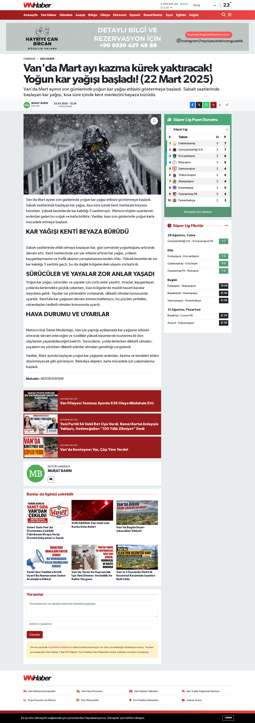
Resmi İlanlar (153, 15)
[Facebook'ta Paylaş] (192, 105)
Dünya (105, 15)
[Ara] (224, 15)
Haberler (29, 59)
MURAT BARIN (60, 471)
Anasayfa (31, 15)
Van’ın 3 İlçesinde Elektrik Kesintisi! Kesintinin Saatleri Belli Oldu (135, 576)
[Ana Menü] (229, 15)
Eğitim (181, 15)
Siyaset (134, 15)
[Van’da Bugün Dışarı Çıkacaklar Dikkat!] (137, 512)
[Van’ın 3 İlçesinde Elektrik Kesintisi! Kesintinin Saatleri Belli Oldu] (137, 557)
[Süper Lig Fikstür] (226, 225)
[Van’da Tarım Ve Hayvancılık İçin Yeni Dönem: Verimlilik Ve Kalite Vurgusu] (92, 557)
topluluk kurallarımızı (60, 647)
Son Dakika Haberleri (145, 700)
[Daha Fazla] (213, 105)
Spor (169, 15)
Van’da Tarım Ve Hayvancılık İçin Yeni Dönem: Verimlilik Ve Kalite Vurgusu (91, 576)
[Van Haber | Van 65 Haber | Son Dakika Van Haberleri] (38, 5)
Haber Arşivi (194, 700)
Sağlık (193, 15)
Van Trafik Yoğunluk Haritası (203, 691)
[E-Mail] (51, 479)
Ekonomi (119, 15)
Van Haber (48, 15)
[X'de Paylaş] (199, 105)
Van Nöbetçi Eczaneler (42, 691)
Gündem (66, 15)
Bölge (92, 15)
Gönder (34, 634)
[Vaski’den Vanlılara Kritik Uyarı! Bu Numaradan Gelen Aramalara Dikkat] (47, 557)
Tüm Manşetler (90, 700)
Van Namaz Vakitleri (146, 691)
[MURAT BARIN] (36, 473)
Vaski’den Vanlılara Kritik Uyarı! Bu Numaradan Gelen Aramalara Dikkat (46, 576)
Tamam (228, 718)
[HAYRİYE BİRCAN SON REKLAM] (127, 36)
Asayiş (80, 15)
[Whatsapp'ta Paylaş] (206, 105)
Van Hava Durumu (91, 691)
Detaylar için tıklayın (198, 212)
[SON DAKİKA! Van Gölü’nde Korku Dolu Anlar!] (92, 510)
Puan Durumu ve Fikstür (42, 700)
